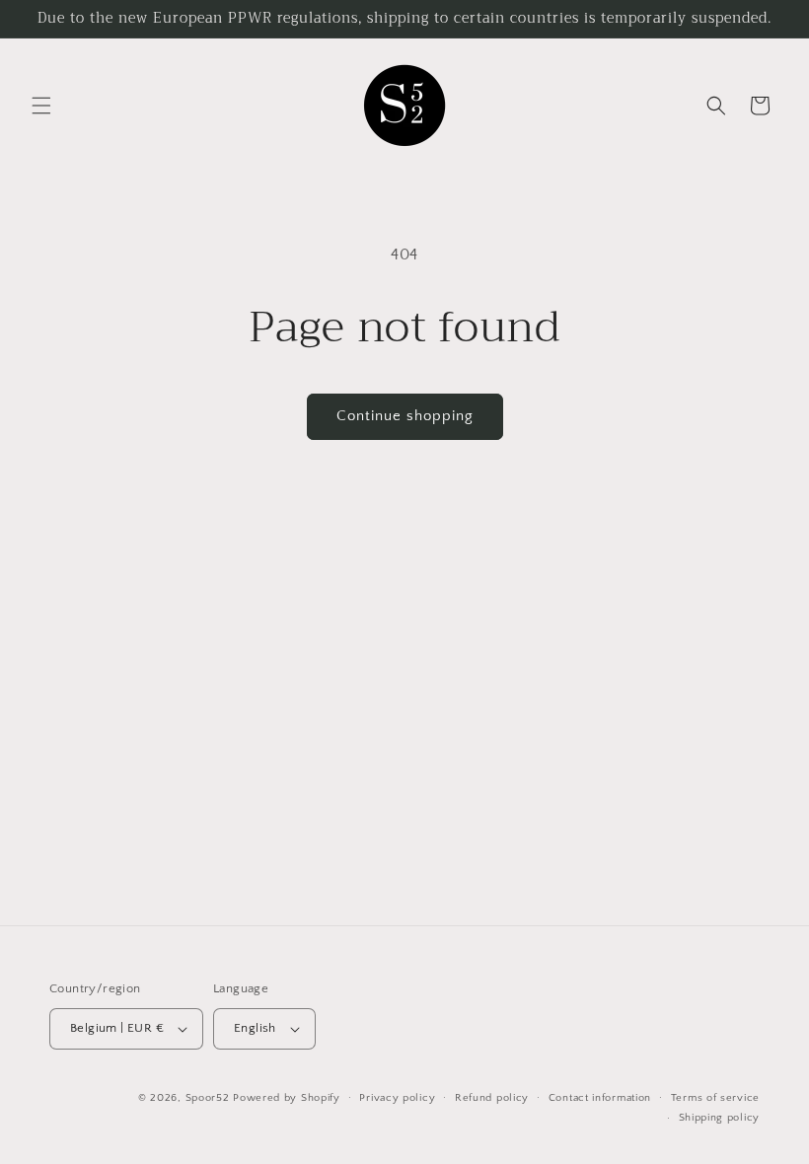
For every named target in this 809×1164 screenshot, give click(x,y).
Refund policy (492, 1098)
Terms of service (715, 1098)
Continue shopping (405, 415)
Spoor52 (207, 1098)
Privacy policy (397, 1098)
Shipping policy (720, 1118)
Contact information (600, 1098)
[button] (41, 105)
